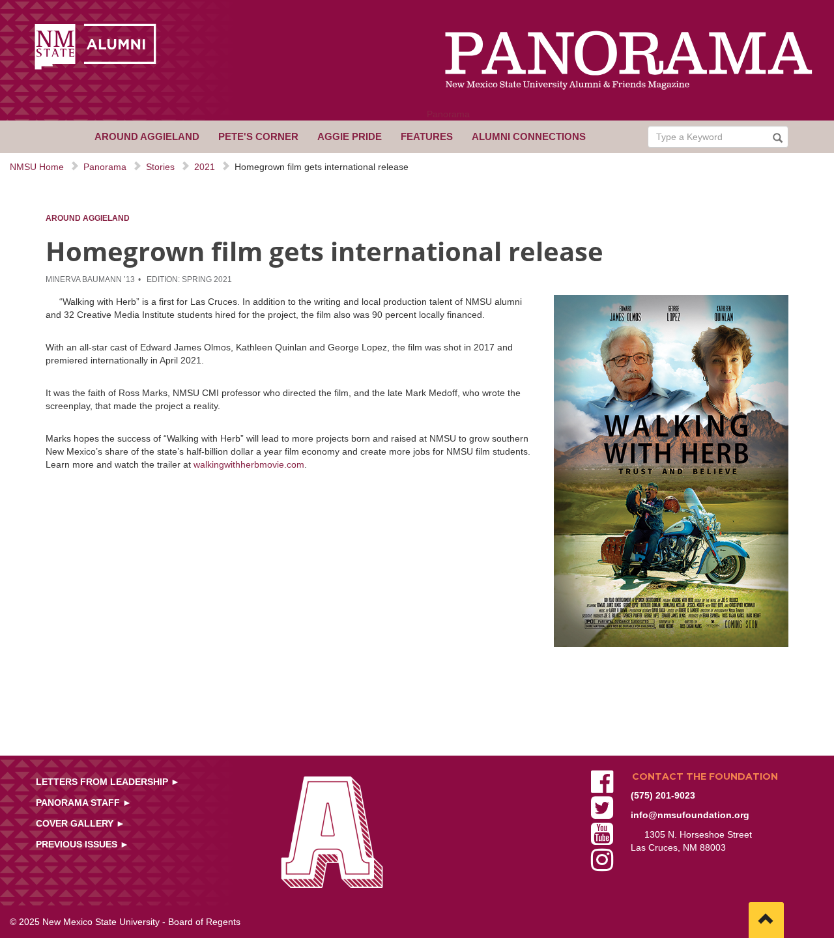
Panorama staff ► (84, 802)
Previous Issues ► (82, 844)
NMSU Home (37, 167)
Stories (160, 167)
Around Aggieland (146, 136)
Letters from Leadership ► (108, 781)
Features (427, 136)
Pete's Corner (258, 136)
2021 (204, 167)
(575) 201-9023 (663, 795)
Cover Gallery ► (80, 823)
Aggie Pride (349, 136)
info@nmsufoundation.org (690, 815)
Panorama (448, 114)
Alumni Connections (529, 136)
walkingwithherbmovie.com (249, 464)
